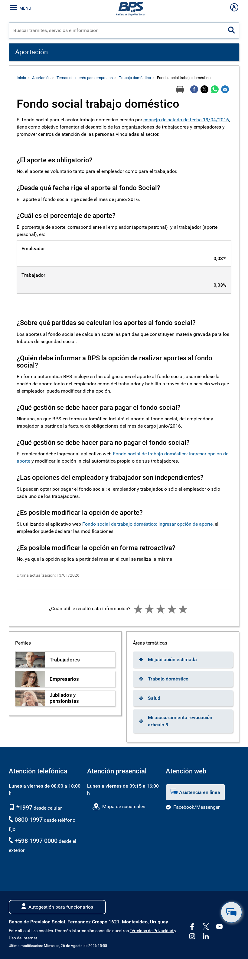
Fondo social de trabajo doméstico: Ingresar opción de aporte (147, 524)
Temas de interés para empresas (85, 77)
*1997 (23, 807)
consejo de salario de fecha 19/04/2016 (186, 120)
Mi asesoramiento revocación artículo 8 (180, 721)
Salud (154, 698)
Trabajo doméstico (135, 77)
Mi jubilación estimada (172, 659)
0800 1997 (29, 819)
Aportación (41, 77)
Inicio (21, 77)
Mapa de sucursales (123, 806)
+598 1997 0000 (36, 840)
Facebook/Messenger (196, 807)
